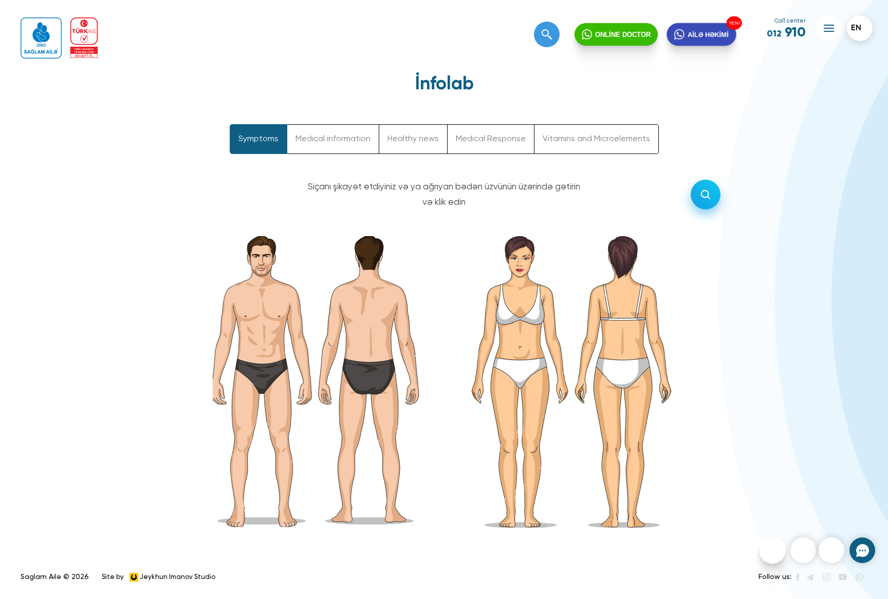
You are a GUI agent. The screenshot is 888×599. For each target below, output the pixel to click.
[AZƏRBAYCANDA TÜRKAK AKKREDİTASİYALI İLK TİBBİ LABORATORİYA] (84, 37)
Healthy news (413, 139)
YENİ (735, 22)
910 (786, 33)
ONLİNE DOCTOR (623, 34)
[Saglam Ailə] (41, 38)
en (856, 28)
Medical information (333, 139)
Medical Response (491, 139)
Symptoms (258, 139)
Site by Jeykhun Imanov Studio (158, 576)
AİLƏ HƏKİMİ (708, 34)
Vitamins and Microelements (596, 139)
